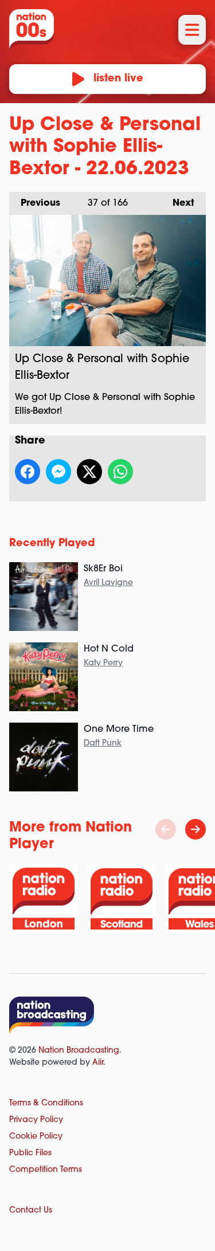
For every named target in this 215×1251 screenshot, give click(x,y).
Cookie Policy (35, 1136)
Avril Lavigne (108, 583)
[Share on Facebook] (27, 471)
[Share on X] (89, 471)
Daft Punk (103, 743)
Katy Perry (103, 663)
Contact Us (30, 1210)
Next (177, 203)
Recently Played (52, 544)
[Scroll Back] (165, 829)
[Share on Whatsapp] (120, 471)
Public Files (30, 1153)
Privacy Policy (36, 1120)
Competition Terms (45, 1170)
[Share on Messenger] (58, 471)
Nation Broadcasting (78, 1050)
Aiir (97, 1062)
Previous (34, 203)
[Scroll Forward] (195, 829)
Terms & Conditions (46, 1103)
